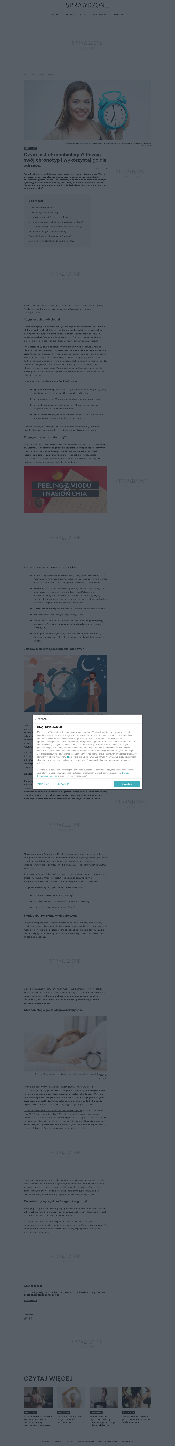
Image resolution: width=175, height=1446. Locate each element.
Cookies (53, 776)
